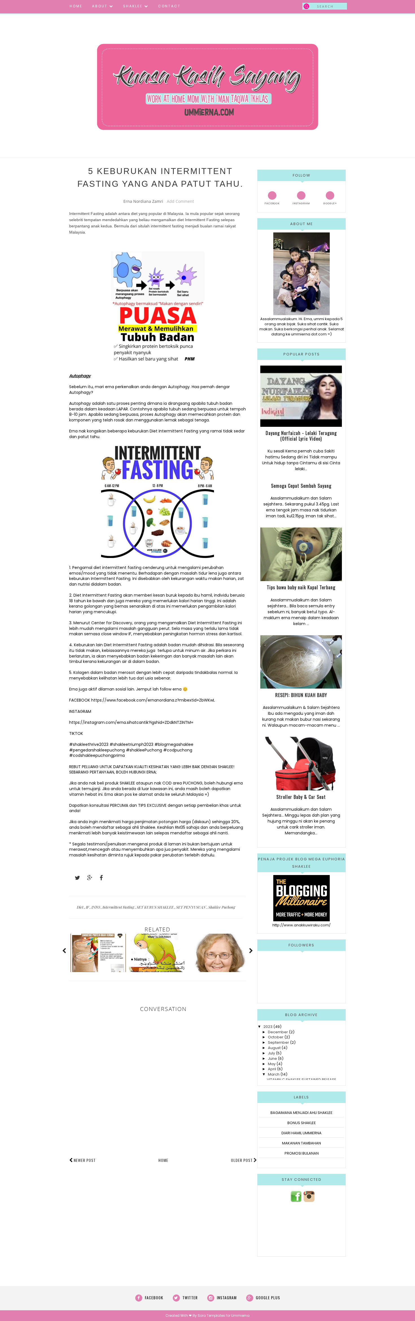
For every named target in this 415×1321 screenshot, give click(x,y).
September (278, 1042)
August (274, 1047)
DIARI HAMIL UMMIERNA (301, 1133)
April (272, 1069)
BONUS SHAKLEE (301, 1123)
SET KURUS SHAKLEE (155, 907)
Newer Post (85, 1160)
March (273, 1074)
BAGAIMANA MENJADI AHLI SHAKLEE (301, 1112)
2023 (267, 1026)
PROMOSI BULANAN (302, 1153)
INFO (96, 907)
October (275, 1037)
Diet (80, 907)
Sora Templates (211, 1315)
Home (163, 1160)
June (272, 1058)
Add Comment (180, 201)
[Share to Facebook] (99, 878)
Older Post (242, 1160)
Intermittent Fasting (118, 907)
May (272, 1064)
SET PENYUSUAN (191, 907)
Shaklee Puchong (221, 907)
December (278, 1032)
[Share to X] (75, 878)
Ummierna (240, 1315)
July (271, 1053)
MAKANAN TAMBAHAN (301, 1143)
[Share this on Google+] (87, 878)
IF (88, 907)
